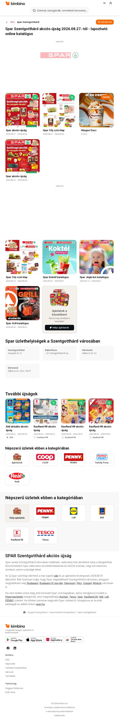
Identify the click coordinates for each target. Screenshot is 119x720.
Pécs (79, 583)
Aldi (101, 596)
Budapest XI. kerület (51, 583)
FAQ (7, 659)
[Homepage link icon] (24, 612)
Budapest (32, 583)
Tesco (72, 596)
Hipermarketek (14, 596)
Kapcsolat (10, 663)
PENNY (9, 600)
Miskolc (97, 583)
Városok (9, 671)
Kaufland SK (91, 596)
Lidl (107, 596)
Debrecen (69, 583)
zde (56, 575)
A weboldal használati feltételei (59, 711)
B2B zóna (10, 692)
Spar (80, 596)
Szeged (87, 583)
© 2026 (59, 703)
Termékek (10, 675)
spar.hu (40, 604)
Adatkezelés (59, 715)
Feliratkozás (106, 22)
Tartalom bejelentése (16, 667)
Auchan (63, 596)
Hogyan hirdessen (14, 688)
